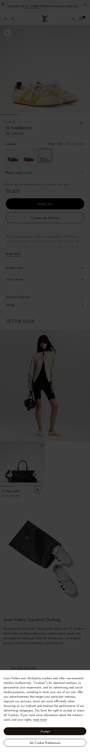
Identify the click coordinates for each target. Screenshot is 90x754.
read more (40, 719)
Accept (45, 731)
